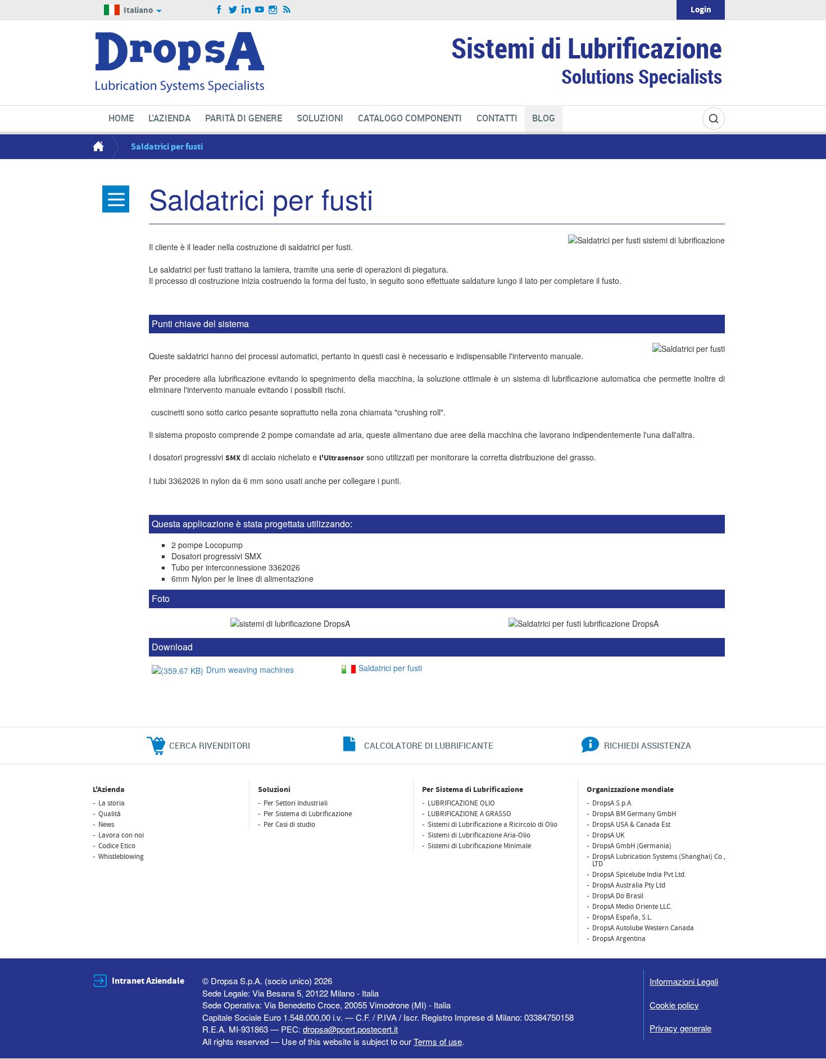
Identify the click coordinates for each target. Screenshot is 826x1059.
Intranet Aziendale (148, 981)
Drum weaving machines (250, 669)
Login (701, 10)
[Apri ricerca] (713, 118)
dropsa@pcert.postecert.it (350, 1029)
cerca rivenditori (209, 745)
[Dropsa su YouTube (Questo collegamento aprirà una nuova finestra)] (260, 10)
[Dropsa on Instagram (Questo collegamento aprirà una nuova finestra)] (273, 10)
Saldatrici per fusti (390, 667)
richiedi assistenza (647, 745)
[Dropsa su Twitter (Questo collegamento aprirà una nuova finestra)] (233, 10)
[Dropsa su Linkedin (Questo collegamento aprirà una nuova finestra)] (246, 10)
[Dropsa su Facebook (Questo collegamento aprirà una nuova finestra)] (219, 10)
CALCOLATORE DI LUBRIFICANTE (428, 745)
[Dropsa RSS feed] (287, 10)
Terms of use (438, 1041)
